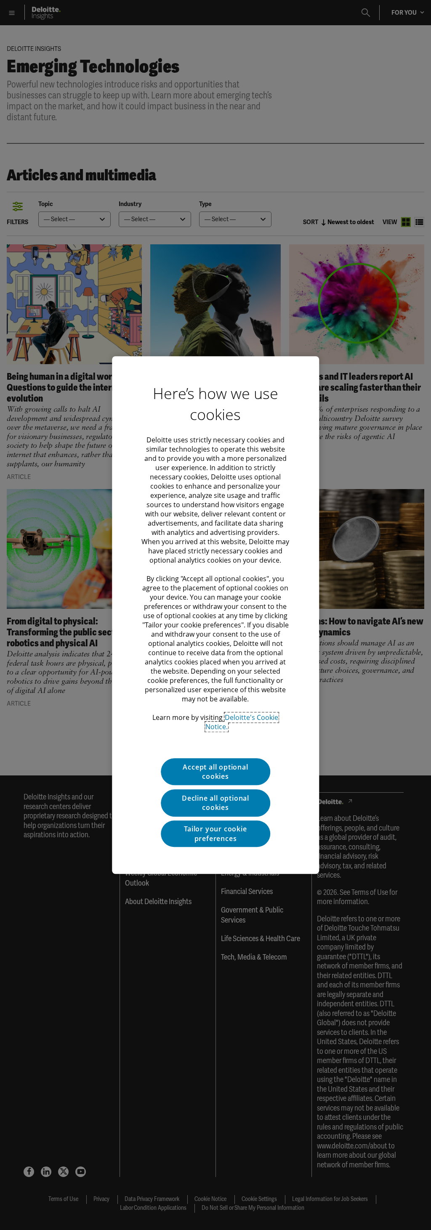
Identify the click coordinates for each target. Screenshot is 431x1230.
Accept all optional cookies (215, 771)
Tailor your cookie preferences (215, 833)
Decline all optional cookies (215, 803)
